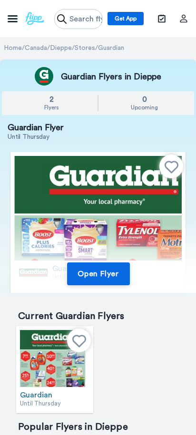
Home (13, 48)
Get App (126, 18)
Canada (36, 48)
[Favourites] (171, 166)
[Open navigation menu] (26, 18)
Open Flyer (98, 274)
